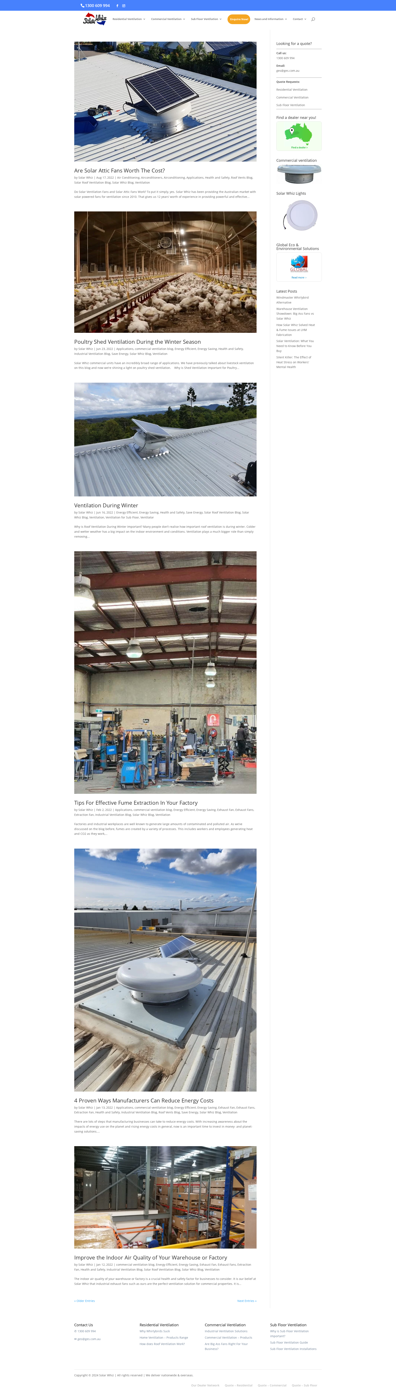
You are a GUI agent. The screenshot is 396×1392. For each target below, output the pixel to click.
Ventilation (142, 182)
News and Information (269, 19)
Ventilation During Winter (106, 505)
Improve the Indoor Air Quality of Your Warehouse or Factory (150, 1257)
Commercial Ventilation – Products (228, 1337)
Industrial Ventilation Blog (92, 354)
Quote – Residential (238, 1385)
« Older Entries (84, 1301)
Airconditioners (151, 177)
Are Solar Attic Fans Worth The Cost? (119, 170)
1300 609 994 (97, 5)
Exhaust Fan (225, 810)
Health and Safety (217, 177)
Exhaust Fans (244, 810)
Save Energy (120, 354)
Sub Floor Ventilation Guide (289, 1342)
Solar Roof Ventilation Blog (92, 182)
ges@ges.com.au (287, 71)
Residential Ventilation (127, 19)
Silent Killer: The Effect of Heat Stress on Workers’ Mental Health (293, 362)
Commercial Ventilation (166, 19)
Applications (195, 177)
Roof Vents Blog (241, 177)
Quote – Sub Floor (304, 1385)
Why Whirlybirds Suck (155, 1331)
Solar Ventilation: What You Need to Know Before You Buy (295, 346)
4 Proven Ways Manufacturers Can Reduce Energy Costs (143, 1100)
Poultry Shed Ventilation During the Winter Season (137, 341)
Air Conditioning (128, 177)
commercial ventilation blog (154, 349)
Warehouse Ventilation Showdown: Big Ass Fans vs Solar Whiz (295, 314)
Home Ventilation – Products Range (164, 1337)
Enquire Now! (239, 19)
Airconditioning (174, 177)
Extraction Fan (84, 815)
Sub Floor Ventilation (204, 19)
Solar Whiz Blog (123, 182)
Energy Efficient (185, 349)
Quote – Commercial (272, 1385)
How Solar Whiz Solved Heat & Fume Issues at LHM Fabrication (295, 330)
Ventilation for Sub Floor (122, 517)
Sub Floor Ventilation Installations (293, 1349)
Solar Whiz (85, 177)
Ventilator (147, 517)
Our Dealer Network (205, 1385)
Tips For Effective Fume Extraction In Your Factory (136, 802)
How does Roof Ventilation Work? (162, 1344)
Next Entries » (247, 1301)
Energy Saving (207, 349)
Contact (298, 19)
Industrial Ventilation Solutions (226, 1331)
